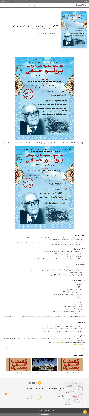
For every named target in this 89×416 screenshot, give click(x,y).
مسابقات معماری (53, 28)
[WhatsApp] (5, 397)
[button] (86, 1)
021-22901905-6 (60, 393)
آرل (56, 28)
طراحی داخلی (29, 395)
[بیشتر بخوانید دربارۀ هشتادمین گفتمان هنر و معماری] (18, 364)
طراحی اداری (29, 398)
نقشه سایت (40, 397)
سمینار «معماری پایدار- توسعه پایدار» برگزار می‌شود (46, 372)
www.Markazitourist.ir (59, 342)
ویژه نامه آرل (40, 399)
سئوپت (36, 410)
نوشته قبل (82, 348)
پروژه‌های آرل (40, 401)
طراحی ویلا (30, 396)
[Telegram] (5, 394)
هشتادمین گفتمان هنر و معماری (24, 372)
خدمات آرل (30, 400)
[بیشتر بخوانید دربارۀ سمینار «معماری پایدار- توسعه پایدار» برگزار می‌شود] (44, 364)
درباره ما (40, 394)
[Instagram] (4, 1)
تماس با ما (40, 395)
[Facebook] (5, 391)
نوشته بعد (6, 348)
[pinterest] (6, 1)
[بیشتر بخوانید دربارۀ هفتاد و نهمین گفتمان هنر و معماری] (70, 364)
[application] (58, 5)
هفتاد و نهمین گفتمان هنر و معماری (75, 372)
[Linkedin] (2, 1)
